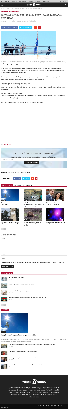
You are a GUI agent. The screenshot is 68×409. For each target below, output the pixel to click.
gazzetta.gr (7, 144)
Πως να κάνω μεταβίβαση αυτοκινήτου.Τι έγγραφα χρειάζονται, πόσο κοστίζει (27, 297)
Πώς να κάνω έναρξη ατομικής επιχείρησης (19, 290)
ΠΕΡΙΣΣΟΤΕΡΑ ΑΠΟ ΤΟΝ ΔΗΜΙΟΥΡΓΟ (23, 185)
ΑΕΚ (18, 172)
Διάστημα (49, 220)
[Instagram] (63, 1)
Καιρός (3, 200)
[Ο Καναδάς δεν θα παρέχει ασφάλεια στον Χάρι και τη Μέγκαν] (56, 195)
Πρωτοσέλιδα (37, 1)
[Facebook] (60, 1)
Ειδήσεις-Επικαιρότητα (13, 11)
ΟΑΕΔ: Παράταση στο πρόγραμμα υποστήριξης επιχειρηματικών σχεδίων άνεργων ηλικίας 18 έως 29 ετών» (34, 204)
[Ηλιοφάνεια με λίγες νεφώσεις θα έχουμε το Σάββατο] (11, 195)
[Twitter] (66, 1)
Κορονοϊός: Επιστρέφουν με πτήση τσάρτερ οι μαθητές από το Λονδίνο (26, 364)
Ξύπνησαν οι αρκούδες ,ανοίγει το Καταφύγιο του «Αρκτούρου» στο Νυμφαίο (32, 224)
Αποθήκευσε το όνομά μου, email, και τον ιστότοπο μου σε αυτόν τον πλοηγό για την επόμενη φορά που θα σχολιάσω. (33, 262)
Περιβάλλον (27, 220)
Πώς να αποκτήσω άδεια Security (16, 277)
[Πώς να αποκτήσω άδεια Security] (4, 279)
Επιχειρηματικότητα (29, 200)
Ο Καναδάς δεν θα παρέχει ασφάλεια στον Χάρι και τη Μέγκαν (23, 358)
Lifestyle (31, 1)
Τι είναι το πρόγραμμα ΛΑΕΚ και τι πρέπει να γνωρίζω (21, 284)
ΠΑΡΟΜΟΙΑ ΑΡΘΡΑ (7, 185)
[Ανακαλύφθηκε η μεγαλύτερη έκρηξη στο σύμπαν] (56, 214)
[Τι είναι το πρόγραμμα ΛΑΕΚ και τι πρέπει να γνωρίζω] (4, 285)
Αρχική (2, 8)
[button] (66, 5)
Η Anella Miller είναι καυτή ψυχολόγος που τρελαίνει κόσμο (23, 351)
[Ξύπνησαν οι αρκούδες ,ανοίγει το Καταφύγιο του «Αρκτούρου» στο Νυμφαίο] (34, 214)
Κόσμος (49, 200)
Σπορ (7, 11)
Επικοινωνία (46, 1)
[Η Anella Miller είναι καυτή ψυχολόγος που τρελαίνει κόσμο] (4, 353)
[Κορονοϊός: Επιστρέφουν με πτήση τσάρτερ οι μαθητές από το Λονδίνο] (11, 214)
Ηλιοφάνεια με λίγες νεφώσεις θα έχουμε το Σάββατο (19, 335)
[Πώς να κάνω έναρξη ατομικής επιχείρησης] (4, 292)
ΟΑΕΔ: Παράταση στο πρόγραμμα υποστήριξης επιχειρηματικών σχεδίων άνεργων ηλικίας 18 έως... (32, 344)
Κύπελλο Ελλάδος (12, 172)
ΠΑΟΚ (28, 172)
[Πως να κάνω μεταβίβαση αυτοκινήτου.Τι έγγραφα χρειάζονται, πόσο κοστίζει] (4, 299)
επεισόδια (23, 172)
